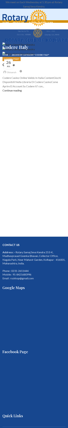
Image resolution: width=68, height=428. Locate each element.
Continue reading (12, 90)
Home (5, 55)
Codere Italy (11, 59)
